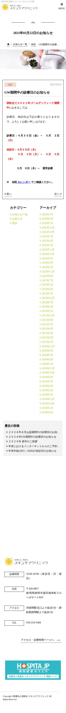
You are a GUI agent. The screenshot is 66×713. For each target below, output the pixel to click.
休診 (14, 223)
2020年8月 (47, 350)
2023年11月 (48, 271)
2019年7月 (47, 381)
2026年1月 (47, 223)
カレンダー (24, 182)
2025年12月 (48, 227)
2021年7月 (47, 324)
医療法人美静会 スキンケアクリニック (31, 696)
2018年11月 (48, 399)
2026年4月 (47, 218)
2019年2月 (47, 390)
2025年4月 (47, 240)
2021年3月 (47, 333)
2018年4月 (47, 412)
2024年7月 (47, 258)
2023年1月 (47, 293)
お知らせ (17, 218)
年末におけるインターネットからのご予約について (34, 446)
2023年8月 (47, 276)
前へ (9, 194)
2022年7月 (47, 302)
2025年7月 (47, 236)
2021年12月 (48, 315)
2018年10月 (48, 403)
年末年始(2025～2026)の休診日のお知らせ (32, 450)
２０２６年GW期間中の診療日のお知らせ (32, 436)
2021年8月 (47, 320)
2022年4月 (47, 306)
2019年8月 (47, 377)
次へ (57, 194)
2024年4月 (47, 262)
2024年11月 (48, 249)
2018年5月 (47, 408)
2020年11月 (48, 346)
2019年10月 (48, 372)
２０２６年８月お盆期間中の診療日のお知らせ (34, 432)
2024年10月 (48, 254)
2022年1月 (47, 311)
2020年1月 (47, 364)
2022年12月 (48, 298)
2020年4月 (47, 359)
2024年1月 (47, 267)
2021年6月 (47, 328)
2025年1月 (47, 245)
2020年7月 (47, 355)
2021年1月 (47, 342)
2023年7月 (47, 280)
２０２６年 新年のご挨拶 (22, 441)
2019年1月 (47, 394)
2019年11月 (48, 368)
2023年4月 (47, 289)
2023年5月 (47, 284)
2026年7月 (47, 214)
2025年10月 (48, 232)
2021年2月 (47, 337)
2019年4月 (47, 386)
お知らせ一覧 (19, 214)
